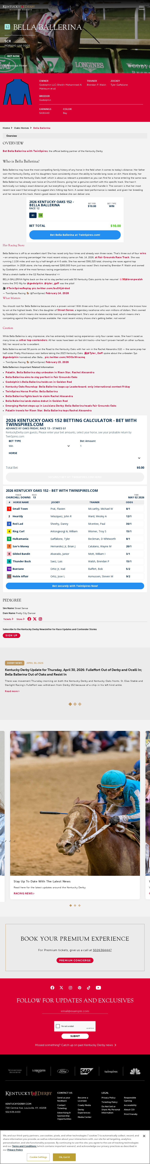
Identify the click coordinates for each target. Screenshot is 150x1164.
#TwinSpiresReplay (18, 288)
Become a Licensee (83, 1099)
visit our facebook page (29, 619)
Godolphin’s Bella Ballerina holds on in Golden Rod (38, 381)
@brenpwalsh (134, 279)
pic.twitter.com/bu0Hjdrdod (51, 288)
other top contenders (33, 340)
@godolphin (35, 283)
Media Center (84, 1117)
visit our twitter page (35, 619)
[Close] (144, 1136)
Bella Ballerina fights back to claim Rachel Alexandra (39, 396)
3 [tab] (80, 704)
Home (6, 128)
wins (143, 253)
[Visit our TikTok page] (88, 987)
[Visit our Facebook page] (52, 987)
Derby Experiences (84, 1111)
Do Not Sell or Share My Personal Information (111, 1109)
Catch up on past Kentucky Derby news (87, 1045)
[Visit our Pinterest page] (79, 987)
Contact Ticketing (62, 1107)
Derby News (14, 663)
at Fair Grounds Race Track (112, 257)
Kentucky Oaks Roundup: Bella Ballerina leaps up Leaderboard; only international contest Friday (67, 386)
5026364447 (102, 950)
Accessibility (130, 1105)
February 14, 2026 (57, 293)
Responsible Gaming (130, 1099)
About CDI (129, 1109)
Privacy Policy (108, 1097)
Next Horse (135, 65)
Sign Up (11, 635)
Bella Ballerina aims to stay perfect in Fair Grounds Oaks (41, 377)
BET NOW (13, 56)
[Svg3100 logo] (135, 1071)
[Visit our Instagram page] (70, 987)
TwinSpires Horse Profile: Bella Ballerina (31, 391)
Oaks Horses (21, 128)
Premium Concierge (75, 960)
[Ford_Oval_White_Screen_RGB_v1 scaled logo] (63, 1071)
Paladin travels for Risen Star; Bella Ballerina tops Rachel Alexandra (48, 410)
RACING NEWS (23, 893)
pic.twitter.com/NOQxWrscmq (65, 357)
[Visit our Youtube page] (97, 987)
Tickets (7, 619)
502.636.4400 (12, 1111)
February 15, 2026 (57, 362)
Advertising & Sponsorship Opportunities (64, 1115)
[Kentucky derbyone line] (28, 1094)
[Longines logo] (39, 1071)
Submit (75, 1036)
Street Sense (65, 310)
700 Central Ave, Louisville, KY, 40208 (25, 1107)
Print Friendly (130, 1114)
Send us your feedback (63, 1099)
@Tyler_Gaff (95, 353)
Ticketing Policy (109, 1102)
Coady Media (84, 1105)
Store (19, 619)
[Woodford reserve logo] (15, 1071)
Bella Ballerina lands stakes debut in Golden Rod (36, 401)
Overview (11, 135)
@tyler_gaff (51, 283)
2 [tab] (75, 704)
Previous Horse (17, 65)
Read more (11, 691)
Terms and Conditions (24, 1146)
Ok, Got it (64, 1157)
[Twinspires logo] (111, 1071)
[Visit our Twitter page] (61, 987)
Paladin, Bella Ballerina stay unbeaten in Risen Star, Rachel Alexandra (49, 372)
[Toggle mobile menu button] (142, 8)
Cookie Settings (38, 1157)
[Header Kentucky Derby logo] (19, 8)
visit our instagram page (40, 619)
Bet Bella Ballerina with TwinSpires (25, 151)
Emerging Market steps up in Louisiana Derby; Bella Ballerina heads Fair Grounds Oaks (60, 405)
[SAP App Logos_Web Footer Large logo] (87, 1071)
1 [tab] (70, 704)
